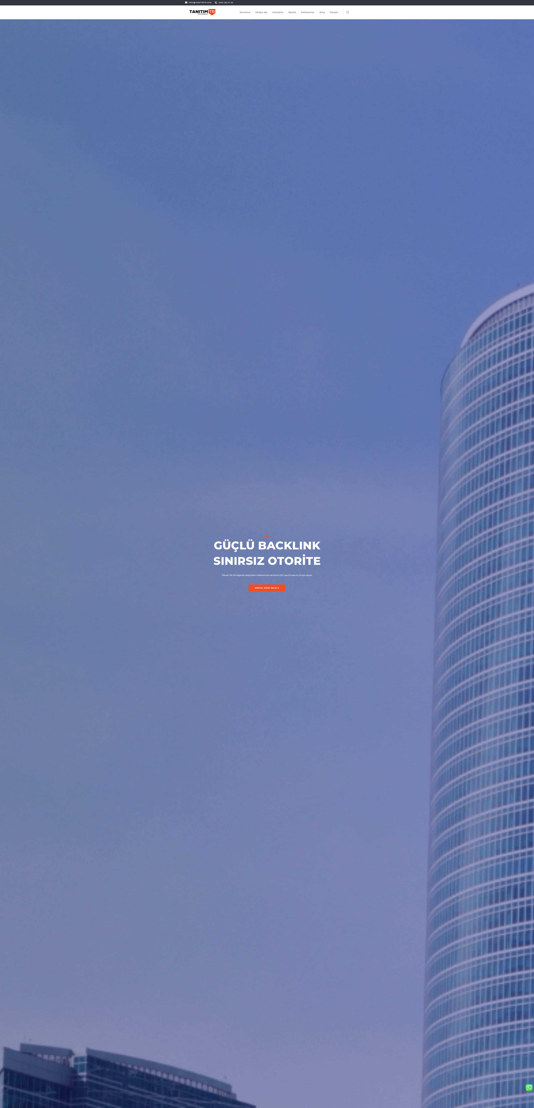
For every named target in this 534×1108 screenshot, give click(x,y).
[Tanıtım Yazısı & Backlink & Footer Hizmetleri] (202, 11)
